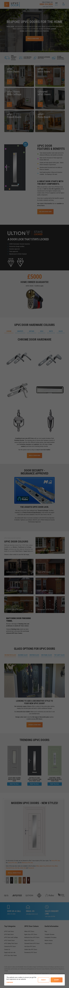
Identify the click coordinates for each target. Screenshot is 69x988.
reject (43, 980)
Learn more (15, 982)
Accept (56, 980)
